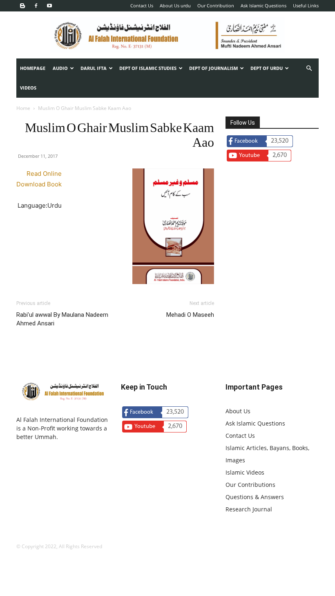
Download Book (39, 184)
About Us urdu (175, 5)
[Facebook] (36, 5)
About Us (238, 411)
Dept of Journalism (213, 68)
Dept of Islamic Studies (147, 68)
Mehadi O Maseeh (190, 314)
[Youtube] (49, 5)
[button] (309, 68)
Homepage (32, 68)
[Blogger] (22, 5)
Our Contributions (250, 484)
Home (23, 108)
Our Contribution (215, 5)
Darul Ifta (93, 68)
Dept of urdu (266, 68)
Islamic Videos (245, 472)
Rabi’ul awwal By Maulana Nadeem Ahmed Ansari (62, 319)
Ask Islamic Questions (263, 5)
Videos (28, 88)
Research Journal (249, 509)
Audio (60, 68)
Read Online (44, 173)
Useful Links (306, 5)
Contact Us (141, 5)
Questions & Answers (255, 497)
